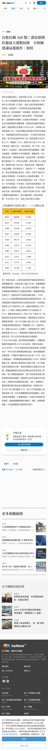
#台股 (15, 463)
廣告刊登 (27, 666)
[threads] (7, 681)
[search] (44, 8)
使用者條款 (13, 734)
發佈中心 (27, 671)
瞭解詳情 (24, 450)
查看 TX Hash (7, 469)
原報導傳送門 (38, 469)
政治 (29, 8)
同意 (24, 739)
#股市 (6, 463)
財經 (13, 8)
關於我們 (5, 666)
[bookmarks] (30, 2)
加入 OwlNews (7, 671)
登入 (41, 3)
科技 (5, 8)
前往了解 (24, 745)
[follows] (25, 2)
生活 (21, 8)
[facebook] (4, 681)
